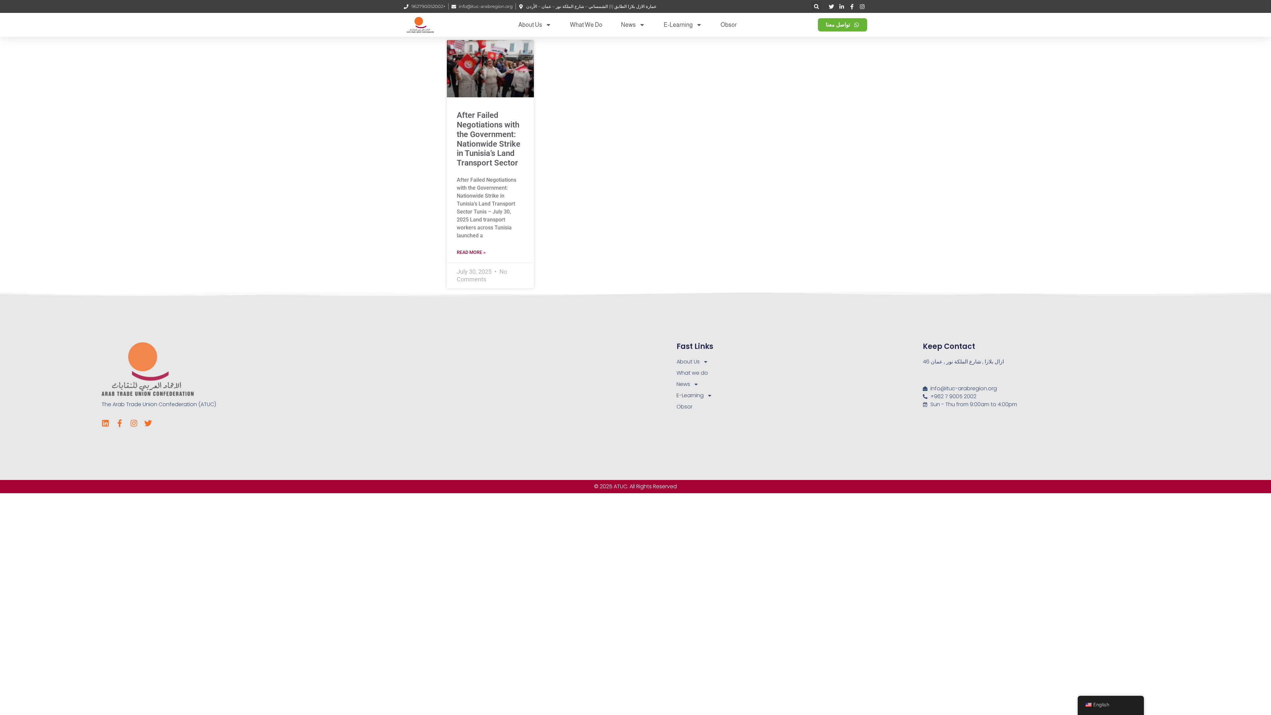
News (628, 25)
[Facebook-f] (119, 423)
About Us (530, 25)
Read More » (471, 252)
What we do (586, 25)
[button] (816, 6)
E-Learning (678, 25)
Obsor (729, 25)
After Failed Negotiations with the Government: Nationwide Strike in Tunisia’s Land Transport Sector (488, 139)
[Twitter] (148, 423)
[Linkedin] (105, 423)
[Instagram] (134, 423)
